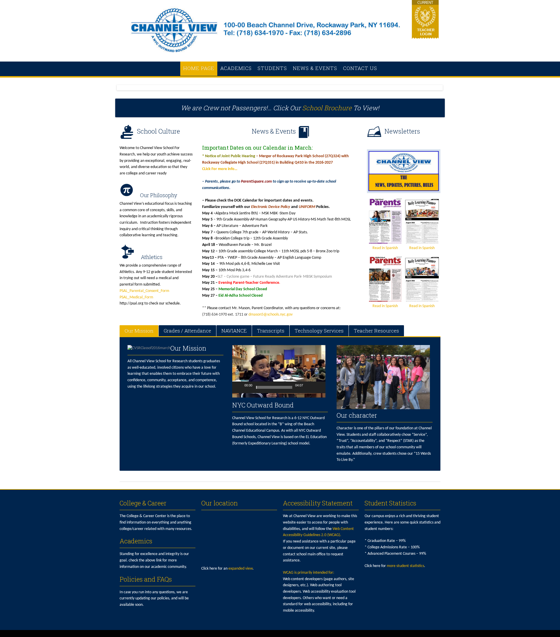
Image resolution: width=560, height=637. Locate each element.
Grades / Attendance (187, 330)
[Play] (240, 387)
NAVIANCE (234, 330)
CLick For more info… (219, 169)
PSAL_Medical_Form (136, 297)
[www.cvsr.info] (280, 55)
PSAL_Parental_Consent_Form (144, 291)
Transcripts (270, 330)
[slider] (274, 387)
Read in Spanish (385, 248)
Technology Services (319, 330)
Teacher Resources (376, 330)
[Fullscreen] (318, 387)
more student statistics (405, 566)
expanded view (240, 568)
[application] (279, 371)
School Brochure (327, 108)
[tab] (139, 331)
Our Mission (139, 330)
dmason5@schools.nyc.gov (271, 314)
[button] (273, 371)
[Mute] (309, 387)
